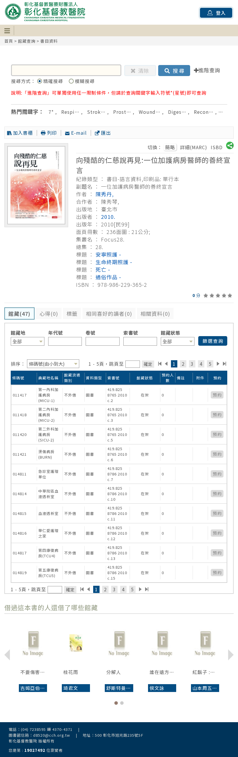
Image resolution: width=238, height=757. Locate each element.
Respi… (70, 111)
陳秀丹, (104, 194)
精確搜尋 (53, 80)
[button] (116, 703)
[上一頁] (166, 364)
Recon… (204, 111)
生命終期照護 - (113, 262)
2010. (108, 216)
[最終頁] (225, 364)
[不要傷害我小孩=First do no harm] (33, 643)
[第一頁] (159, 364)
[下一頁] (218, 364)
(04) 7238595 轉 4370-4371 (47, 729)
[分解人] (119, 643)
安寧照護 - (108, 254)
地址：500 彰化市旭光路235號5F (113, 735)
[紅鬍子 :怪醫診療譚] (205, 643)
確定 (148, 364)
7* (51, 111)
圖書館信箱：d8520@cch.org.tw (39, 735)
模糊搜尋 (85, 80)
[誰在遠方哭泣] (162, 643)
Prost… (122, 111)
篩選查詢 (213, 340)
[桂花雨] (76, 643)
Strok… (96, 111)
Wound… (150, 111)
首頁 (8, 41)
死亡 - (102, 269)
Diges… (177, 111)
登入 (221, 12)
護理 (226, 111)
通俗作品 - (108, 277)
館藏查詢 (26, 41)
